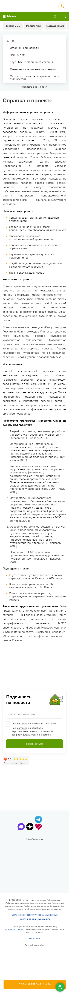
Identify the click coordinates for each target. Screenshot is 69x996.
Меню (11, 16)
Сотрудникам (55, 26)
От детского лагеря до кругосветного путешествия (34, 77)
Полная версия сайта (35, 984)
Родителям (33, 26)
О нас (10, 41)
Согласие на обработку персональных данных (35, 915)
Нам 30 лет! (17, 55)
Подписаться (34, 744)
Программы (13, 26)
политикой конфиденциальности (32, 733)
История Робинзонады (24, 48)
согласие (22, 723)
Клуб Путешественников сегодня (31, 62)
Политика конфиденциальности (34, 919)
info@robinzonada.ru (14, 929)
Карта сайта (34, 938)
